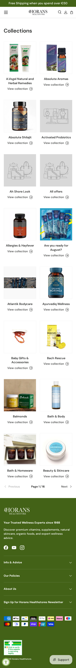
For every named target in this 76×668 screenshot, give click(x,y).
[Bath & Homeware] (20, 449)
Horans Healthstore (21, 659)
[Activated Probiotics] (56, 116)
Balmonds (20, 416)
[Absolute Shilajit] (20, 116)
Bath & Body (56, 416)
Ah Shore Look (20, 191)
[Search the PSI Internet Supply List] (38, 647)
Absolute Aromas (56, 79)
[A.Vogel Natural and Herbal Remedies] (20, 58)
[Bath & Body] (56, 395)
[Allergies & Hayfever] (20, 224)
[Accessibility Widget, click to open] (6, 662)
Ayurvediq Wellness (56, 304)
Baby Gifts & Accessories (20, 360)
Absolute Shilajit (20, 137)
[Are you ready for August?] (56, 224)
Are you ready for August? (56, 248)
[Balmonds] (20, 395)
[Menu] (6, 12)
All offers (56, 191)
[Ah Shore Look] (20, 170)
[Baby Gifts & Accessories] (20, 337)
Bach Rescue (56, 358)
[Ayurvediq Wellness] (56, 283)
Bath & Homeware (20, 471)
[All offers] (56, 170)
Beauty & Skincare (56, 471)
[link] (15, 486)
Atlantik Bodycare (19, 304)
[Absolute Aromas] (56, 58)
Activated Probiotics (56, 137)
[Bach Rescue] (56, 337)
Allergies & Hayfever (20, 245)
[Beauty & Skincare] (56, 449)
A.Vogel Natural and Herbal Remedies (20, 81)
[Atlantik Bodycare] (20, 283)
